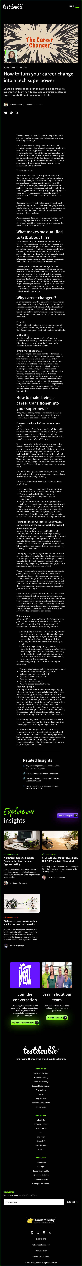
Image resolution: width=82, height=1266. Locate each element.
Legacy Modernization (41, 1086)
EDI (41, 1132)
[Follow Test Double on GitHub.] (38, 1232)
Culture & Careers (41, 1124)
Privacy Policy (41, 1251)
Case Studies (41, 1162)
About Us (41, 1120)
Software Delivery (41, 1077)
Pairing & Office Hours (41, 1183)
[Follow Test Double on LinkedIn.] (32, 1232)
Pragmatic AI (41, 1090)
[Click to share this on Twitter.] (17, 113)
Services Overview (41, 1073)
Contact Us (41, 1141)
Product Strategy (41, 1082)
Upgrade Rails (41, 1098)
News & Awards (41, 1145)
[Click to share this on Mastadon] (11, 113)
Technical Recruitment (41, 1102)
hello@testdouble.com (41, 1245)
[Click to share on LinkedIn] (5, 113)
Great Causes (41, 1128)
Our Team (41, 1137)
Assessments (41, 1107)
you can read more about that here (39, 247)
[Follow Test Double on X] (50, 1232)
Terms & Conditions (41, 1256)
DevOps (41, 1094)
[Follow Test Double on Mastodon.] (44, 1232)
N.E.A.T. (41, 1149)
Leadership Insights (41, 1171)
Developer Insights (41, 1175)
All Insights (41, 1167)
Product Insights (41, 1179)
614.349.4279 (41, 1239)
